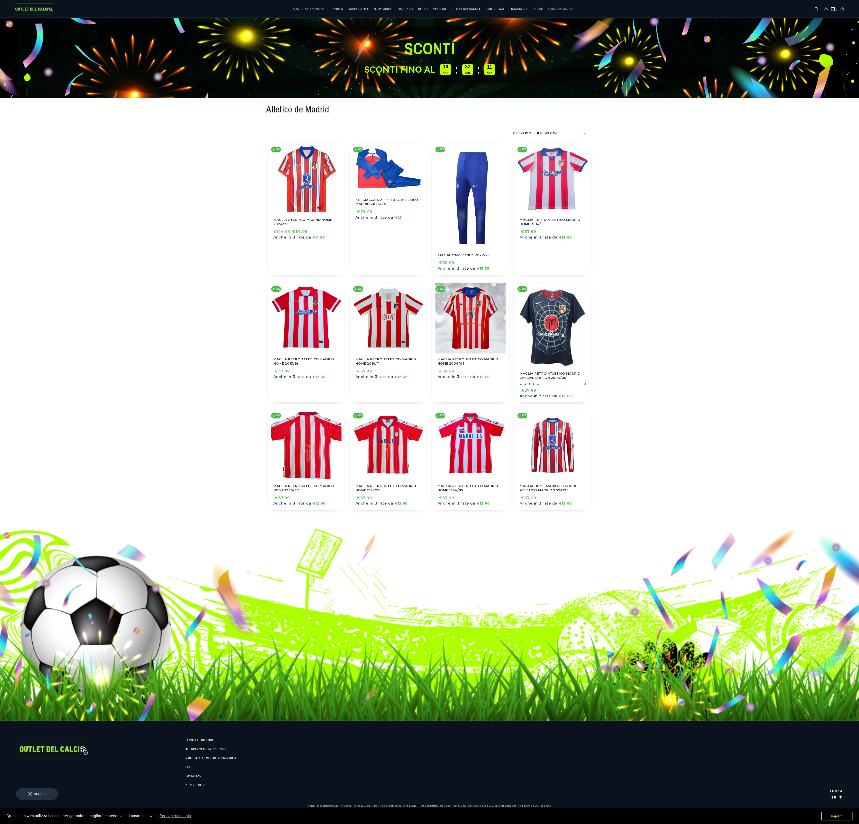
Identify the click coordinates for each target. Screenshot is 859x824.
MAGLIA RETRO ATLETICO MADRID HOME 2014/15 (550, 222)
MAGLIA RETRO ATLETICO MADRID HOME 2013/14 (303, 361)
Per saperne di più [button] (175, 816)
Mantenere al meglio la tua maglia (210, 758)
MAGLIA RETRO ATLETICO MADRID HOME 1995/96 (385, 488)
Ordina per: (522, 133)
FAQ (187, 767)
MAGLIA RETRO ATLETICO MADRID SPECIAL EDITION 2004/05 (550, 376)
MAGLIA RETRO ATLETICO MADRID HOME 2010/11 (385, 361)
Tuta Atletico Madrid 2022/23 (464, 255)
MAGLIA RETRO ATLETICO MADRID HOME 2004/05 (468, 361)
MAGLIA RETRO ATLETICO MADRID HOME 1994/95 (468, 488)
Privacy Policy (195, 785)
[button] (310, 8)
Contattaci (193, 776)
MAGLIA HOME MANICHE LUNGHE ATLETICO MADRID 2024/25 (548, 488)
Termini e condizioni (200, 740)
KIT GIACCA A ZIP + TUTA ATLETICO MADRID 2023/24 (386, 202)
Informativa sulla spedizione (206, 749)
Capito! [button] (837, 816)
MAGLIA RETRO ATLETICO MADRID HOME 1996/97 (303, 488)
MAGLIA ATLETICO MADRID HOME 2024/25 (302, 222)
